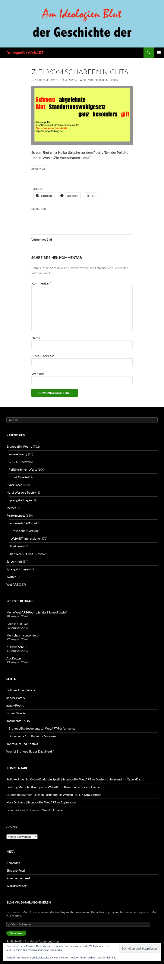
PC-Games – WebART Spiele (44, 810)
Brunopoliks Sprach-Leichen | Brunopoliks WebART (40, 794)
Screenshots (14, 561)
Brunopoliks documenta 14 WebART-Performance (42, 728)
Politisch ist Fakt (17, 624)
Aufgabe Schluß (16, 647)
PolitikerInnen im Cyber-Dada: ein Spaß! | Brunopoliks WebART (48, 779)
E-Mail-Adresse (42, 356)
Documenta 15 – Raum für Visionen (32, 736)
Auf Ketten (13, 658)
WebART (12, 584)
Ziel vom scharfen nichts (100, 80)
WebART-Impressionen (26, 538)
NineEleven (16, 546)
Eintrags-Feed (15, 870)
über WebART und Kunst (25, 554)
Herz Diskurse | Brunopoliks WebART (31, 802)
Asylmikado (68, 802)
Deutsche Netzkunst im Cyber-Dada (119, 779)
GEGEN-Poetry (19, 462)
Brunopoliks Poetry (19, 446)
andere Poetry (18, 454)
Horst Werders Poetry (21, 492)
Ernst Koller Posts (23, 531)
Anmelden (13, 863)
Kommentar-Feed (18, 878)
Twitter (11, 577)
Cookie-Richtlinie (106, 957)
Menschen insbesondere (22, 635)
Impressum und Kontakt (22, 744)
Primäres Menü (159, 52)
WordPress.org (16, 886)
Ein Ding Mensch (90, 794)
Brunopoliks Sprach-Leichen (82, 787)
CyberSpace (14, 485)
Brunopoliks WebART (25, 52)
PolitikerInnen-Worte (23, 469)
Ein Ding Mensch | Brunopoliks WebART (33, 787)
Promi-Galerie (18, 477)
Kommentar (41, 283)
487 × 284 (71, 80)
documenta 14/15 (20, 523)
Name (35, 338)
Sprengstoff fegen (20, 500)
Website (37, 374)
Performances (15, 515)
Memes (11, 508)
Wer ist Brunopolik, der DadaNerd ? (30, 751)
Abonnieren (16, 933)
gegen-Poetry (15, 705)
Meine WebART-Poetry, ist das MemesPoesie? (36, 612)
